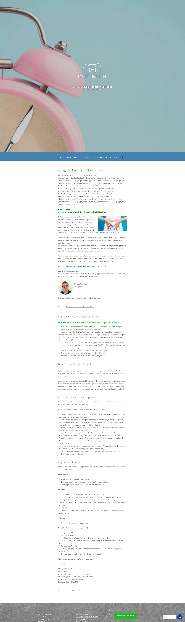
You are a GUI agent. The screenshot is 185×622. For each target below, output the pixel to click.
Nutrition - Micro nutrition (74, 307)
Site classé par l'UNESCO (92, 89)
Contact (115, 157)
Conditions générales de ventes (87, 617)
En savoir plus (87, 157)
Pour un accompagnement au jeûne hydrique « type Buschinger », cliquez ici (84, 266)
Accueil (62, 157)
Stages (75, 157)
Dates (69, 157)
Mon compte (80, 619)
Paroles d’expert (102, 157)
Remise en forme (88, 307)
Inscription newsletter (125, 616)
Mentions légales (82, 614)
